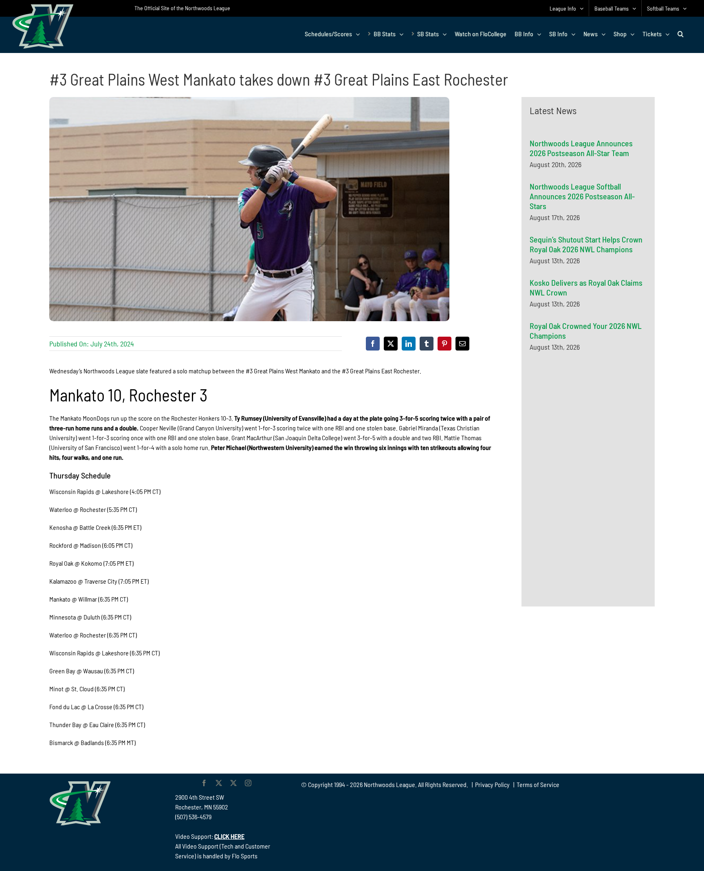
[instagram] (248, 783)
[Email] (462, 344)
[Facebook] (373, 344)
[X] (391, 344)
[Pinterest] (444, 344)
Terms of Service (538, 784)
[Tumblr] (427, 344)
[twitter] (219, 783)
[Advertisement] (591, 437)
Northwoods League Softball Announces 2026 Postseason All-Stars (582, 196)
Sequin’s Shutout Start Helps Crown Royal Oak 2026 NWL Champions (586, 244)
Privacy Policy (492, 784)
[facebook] (204, 783)
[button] (681, 34)
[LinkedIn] (409, 344)
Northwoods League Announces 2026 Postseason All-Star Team (581, 148)
